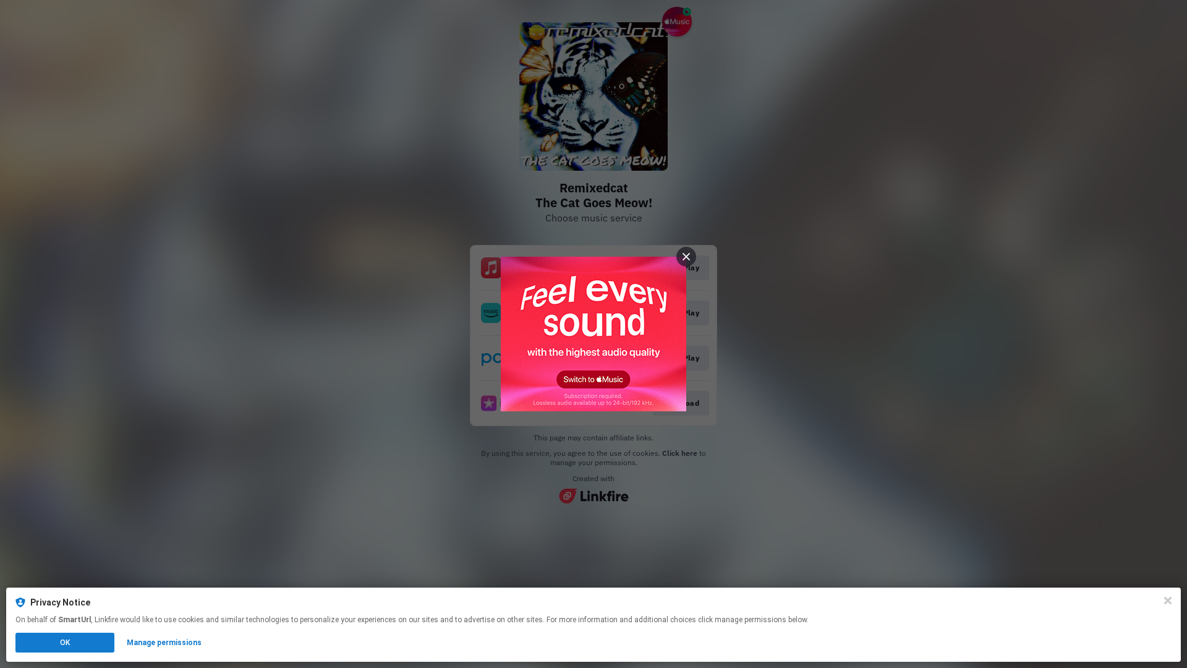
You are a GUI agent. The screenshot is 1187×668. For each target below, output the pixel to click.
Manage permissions (164, 642)
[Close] (1168, 600)
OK (65, 642)
